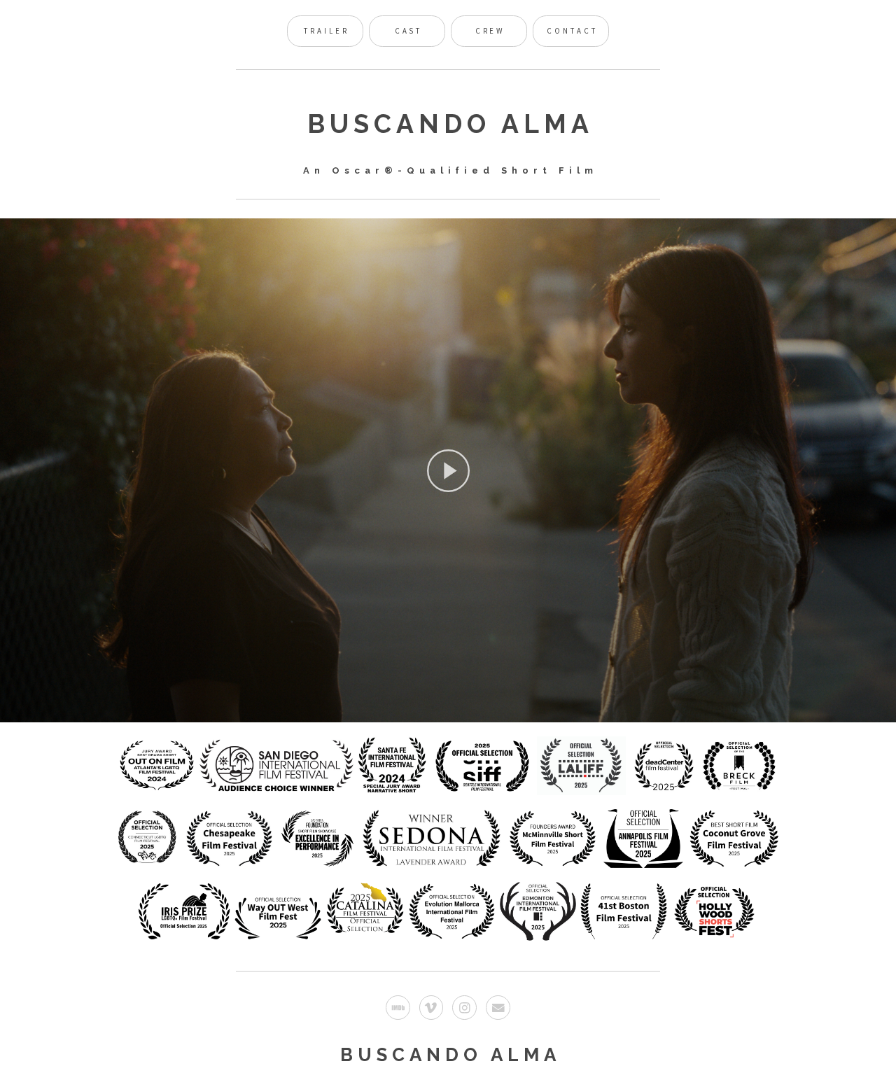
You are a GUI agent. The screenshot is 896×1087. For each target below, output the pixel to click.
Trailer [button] (326, 31)
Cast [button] (409, 31)
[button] (448, 470)
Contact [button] (572, 31)
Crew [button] (490, 31)
